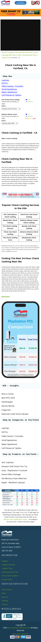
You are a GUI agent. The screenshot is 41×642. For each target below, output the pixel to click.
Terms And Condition (10, 576)
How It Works (7, 589)
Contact (5, 604)
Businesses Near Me (24, 52)
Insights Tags (7, 568)
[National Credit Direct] (5, 3)
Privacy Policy (7, 579)
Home (4, 52)
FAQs (4, 593)
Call (28, 100)
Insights (11, 52)
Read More (6, 296)
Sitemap (5, 601)
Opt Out (5, 597)
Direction (30, 102)
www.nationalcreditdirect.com (18, 628)
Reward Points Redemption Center (15, 519)
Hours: (4, 106)
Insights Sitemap (8, 564)
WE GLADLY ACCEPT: (20, 634)
